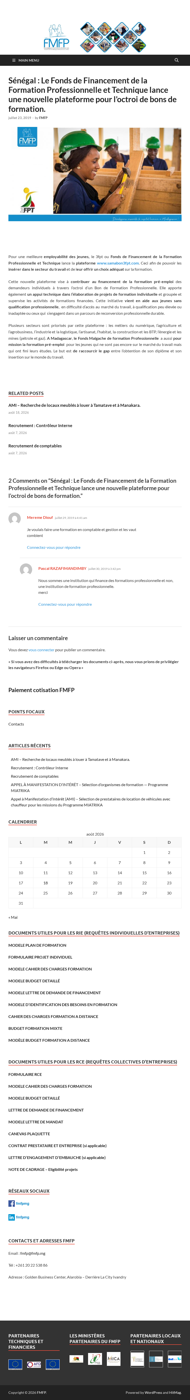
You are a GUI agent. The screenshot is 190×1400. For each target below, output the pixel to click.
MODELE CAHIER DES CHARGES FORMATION (50, 968)
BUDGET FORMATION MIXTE (35, 1028)
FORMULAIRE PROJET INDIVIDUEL (40, 957)
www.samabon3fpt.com (118, 263)
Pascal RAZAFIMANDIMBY (62, 568)
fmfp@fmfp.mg (32, 1253)
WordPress (153, 1392)
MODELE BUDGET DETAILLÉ (34, 980)
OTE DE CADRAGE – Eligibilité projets (44, 1169)
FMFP (43, 118)
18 (45, 882)
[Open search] (176, 60)
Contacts (16, 724)
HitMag (175, 1392)
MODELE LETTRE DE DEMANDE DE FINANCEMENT (54, 992)
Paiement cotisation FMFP (41, 689)
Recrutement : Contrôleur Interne (40, 425)
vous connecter (41, 649)
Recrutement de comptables (35, 445)
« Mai (13, 917)
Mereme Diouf (40, 517)
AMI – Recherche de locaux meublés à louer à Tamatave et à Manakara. (74, 405)
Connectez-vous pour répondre (53, 547)
